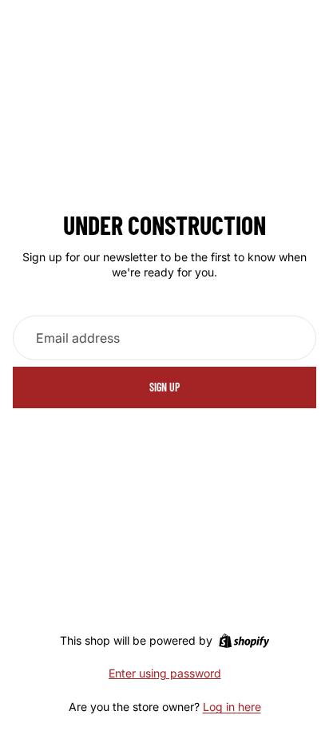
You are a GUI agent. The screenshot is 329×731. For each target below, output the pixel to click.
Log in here (232, 706)
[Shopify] (244, 641)
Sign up (164, 387)
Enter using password (165, 673)
